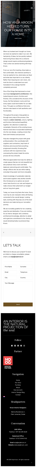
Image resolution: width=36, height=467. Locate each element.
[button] (32, 8)
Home (18, 380)
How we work (18, 390)
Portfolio (18, 385)
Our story (18, 382)
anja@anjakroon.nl (17, 257)
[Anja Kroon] (8, 8)
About (18, 387)
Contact (18, 395)
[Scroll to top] (31, 462)
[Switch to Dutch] (18, 396)
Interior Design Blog (18, 392)
